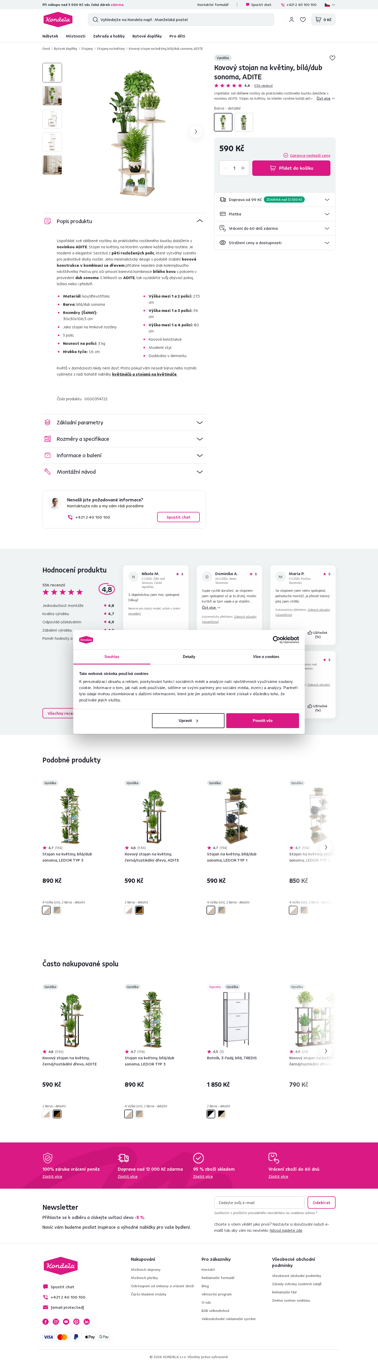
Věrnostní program (217, 1294)
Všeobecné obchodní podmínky (296, 1275)
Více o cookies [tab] (266, 656)
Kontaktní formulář (213, 5)
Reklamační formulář (218, 1277)
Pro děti (177, 36)
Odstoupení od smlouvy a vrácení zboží (162, 1286)
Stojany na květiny (111, 48)
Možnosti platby (144, 1277)
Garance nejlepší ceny (310, 155)
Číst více (209, 607)
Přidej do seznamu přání (332, 58)
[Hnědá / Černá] (244, 122)
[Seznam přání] (303, 19)
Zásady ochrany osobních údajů (296, 1284)
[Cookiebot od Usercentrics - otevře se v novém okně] (276, 640)
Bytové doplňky (147, 36)
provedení (134, 613)
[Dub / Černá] (222, 1114)
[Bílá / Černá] (211, 1114)
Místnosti (75, 36)
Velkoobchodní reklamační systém (229, 1319)
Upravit (185, 720)
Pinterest (76, 1322)
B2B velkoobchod (215, 1310)
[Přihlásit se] (292, 19)
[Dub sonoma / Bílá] (223, 122)
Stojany (87, 48)
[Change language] (330, 5)
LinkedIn (87, 1322)
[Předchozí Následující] (71, 816)
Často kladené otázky (148, 1294)
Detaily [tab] (189, 656)
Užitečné (320, 635)
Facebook (45, 1322)
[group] (137, 132)
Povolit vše (263, 720)
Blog (205, 1286)
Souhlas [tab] (111, 656)
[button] (274, 200)
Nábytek (50, 36)
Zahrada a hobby (109, 36)
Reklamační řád (284, 1292)
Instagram (56, 1322)
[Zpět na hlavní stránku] (58, 19)
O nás (206, 1302)
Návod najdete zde (286, 1230)
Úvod (46, 48)
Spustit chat (261, 5)
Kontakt (208, 1269)
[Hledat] (94, 19)
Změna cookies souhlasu (291, 1300)
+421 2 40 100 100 (301, 5)
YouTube (66, 1322)
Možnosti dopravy (145, 1269)
